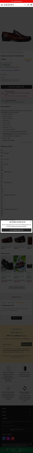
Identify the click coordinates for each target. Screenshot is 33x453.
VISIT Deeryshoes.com (16, 230)
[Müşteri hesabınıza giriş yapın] (28, 5)
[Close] (31, 222)
